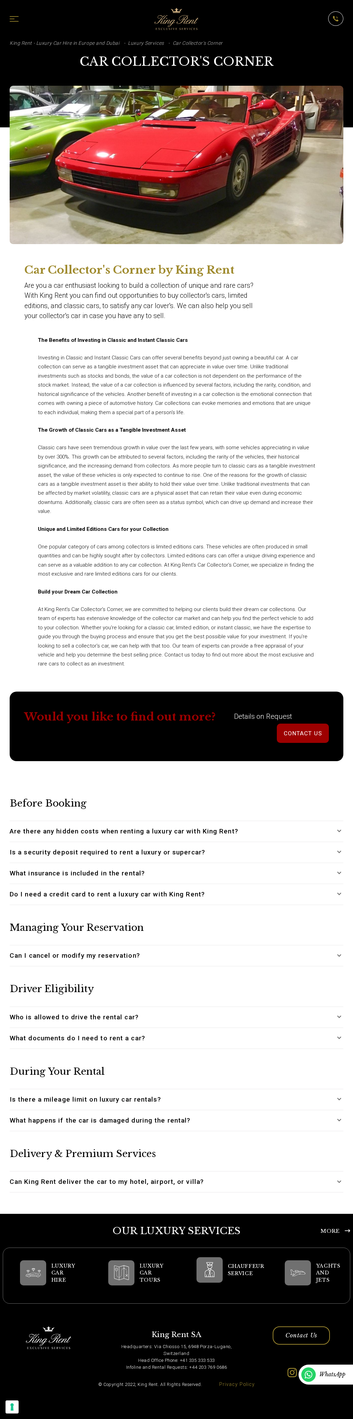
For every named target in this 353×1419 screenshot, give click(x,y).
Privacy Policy (237, 1384)
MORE (330, 1231)
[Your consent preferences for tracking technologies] (12, 1406)
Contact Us (301, 1335)
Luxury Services (146, 43)
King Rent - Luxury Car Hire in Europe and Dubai (64, 43)
